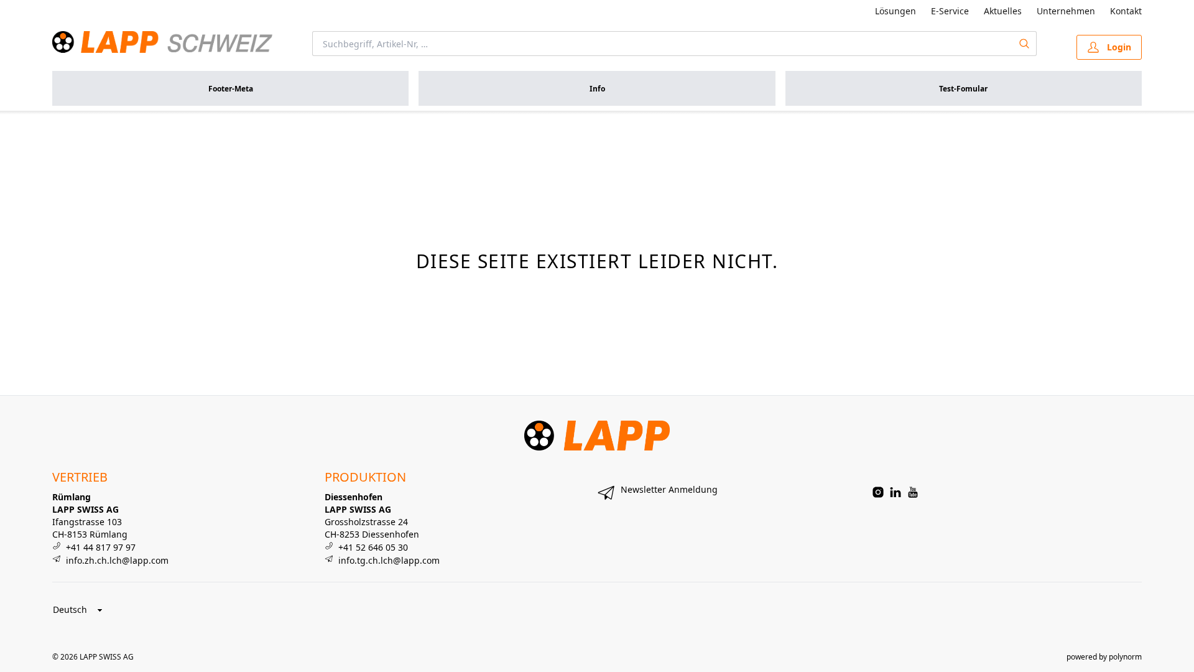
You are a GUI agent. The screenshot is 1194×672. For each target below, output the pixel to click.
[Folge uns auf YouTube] (913, 492)
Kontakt (1126, 11)
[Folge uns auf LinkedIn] (895, 492)
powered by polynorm (1104, 656)
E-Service (950, 11)
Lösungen (895, 11)
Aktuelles (1003, 11)
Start (60, 126)
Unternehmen (1066, 11)
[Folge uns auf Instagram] (878, 492)
